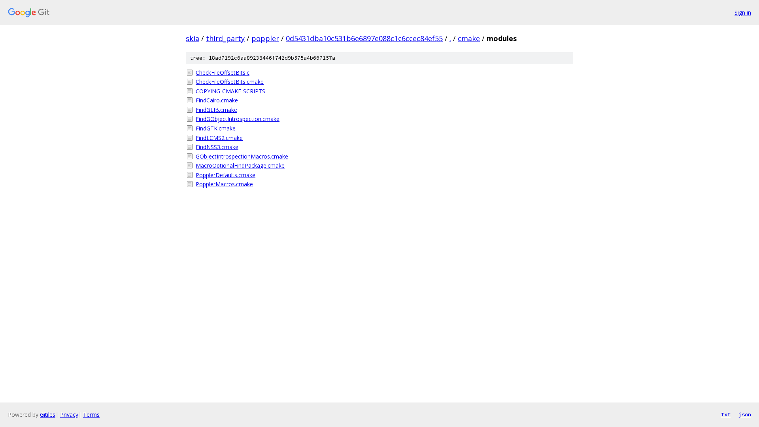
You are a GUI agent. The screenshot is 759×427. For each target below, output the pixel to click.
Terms (91, 414)
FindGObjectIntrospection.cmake (237, 119)
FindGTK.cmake (216, 128)
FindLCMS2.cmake (219, 138)
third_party (225, 38)
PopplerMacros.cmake (224, 184)
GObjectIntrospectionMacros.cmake (242, 156)
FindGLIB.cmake (216, 109)
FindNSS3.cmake (217, 147)
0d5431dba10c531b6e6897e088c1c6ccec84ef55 (364, 38)
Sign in (742, 12)
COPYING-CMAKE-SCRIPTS (230, 91)
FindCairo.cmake (217, 100)
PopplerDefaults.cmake (225, 175)
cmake (469, 38)
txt (726, 414)
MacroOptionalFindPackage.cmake (240, 165)
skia (192, 38)
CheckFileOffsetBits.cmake (230, 81)
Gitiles (47, 414)
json (744, 414)
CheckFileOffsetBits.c (222, 72)
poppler (265, 38)
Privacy (69, 414)
